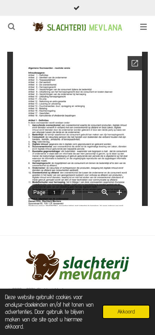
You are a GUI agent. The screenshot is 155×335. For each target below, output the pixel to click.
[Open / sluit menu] (143, 26)
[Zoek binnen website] (11, 26)
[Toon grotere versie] (77, 265)
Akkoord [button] (126, 311)
